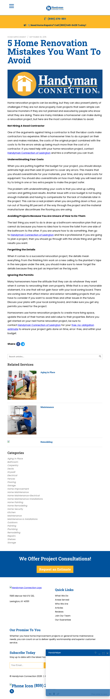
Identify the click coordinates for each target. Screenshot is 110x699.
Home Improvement (17, 37)
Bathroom (13, 462)
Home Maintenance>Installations (25, 498)
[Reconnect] (95, 652)
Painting (12, 525)
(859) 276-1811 (57, 18)
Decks (11, 468)
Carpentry (13, 465)
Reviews (59, 611)
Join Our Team (62, 615)
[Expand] (103, 652)
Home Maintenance (18, 492)
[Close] (107, 652)
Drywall (11, 472)
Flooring (12, 482)
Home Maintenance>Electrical (24, 495)
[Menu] (12, 6)
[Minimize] (99, 652)
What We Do (61, 595)
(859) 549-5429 (68, 25)
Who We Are (61, 603)
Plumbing (13, 529)
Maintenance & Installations (23, 519)
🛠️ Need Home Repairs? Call (43, 25)
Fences (11, 478)
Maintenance (47, 407)
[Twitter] (12, 691)
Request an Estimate (55, 569)
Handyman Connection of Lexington (29, 153)
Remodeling (46, 441)
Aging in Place (48, 372)
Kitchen (12, 512)
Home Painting (15, 502)
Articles (59, 607)
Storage (12, 542)
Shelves (12, 539)
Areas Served (62, 599)
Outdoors (12, 522)
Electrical (12, 475)
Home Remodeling (17, 505)
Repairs (12, 535)
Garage (12, 485)
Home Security (15, 509)
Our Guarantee (63, 619)
